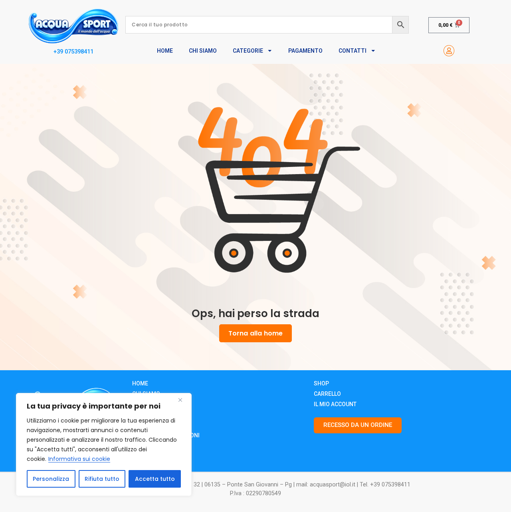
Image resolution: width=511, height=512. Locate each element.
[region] (104, 444)
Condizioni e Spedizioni (166, 435)
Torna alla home (255, 333)
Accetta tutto (155, 479)
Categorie (248, 51)
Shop (321, 383)
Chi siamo (146, 394)
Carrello (327, 394)
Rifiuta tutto (102, 479)
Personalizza (51, 479)
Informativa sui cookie (79, 459)
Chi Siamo (203, 51)
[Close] (183, 400)
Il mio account (335, 404)
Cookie (142, 414)
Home (165, 51)
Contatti (352, 51)
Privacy (143, 425)
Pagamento (305, 51)
